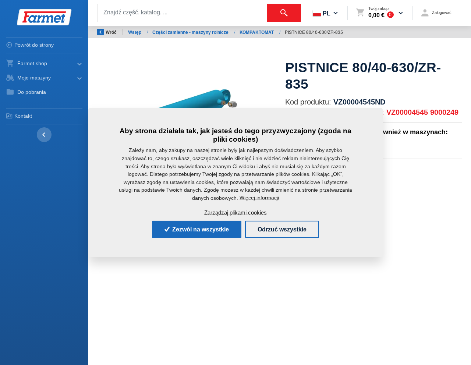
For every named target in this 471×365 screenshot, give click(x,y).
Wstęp (135, 32)
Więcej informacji (259, 198)
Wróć (111, 32)
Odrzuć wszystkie (282, 229)
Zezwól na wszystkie (200, 229)
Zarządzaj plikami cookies (235, 212)
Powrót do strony (34, 45)
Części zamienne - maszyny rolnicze (191, 32)
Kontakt (23, 116)
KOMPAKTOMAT (257, 32)
